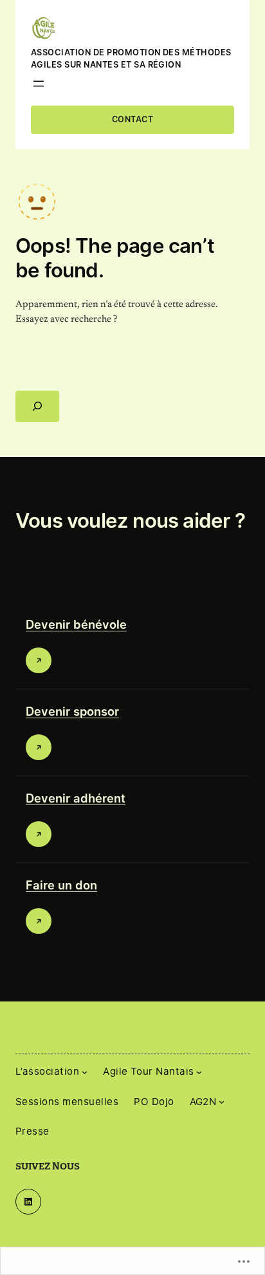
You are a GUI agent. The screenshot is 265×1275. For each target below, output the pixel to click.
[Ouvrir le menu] (38, 83)
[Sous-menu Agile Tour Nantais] (199, 1072)
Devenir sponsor (72, 711)
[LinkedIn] (28, 1201)
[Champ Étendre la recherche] (37, 406)
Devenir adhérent (75, 798)
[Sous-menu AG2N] (221, 1101)
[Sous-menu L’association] (84, 1072)
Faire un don (61, 885)
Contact (132, 119)
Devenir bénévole (76, 624)
